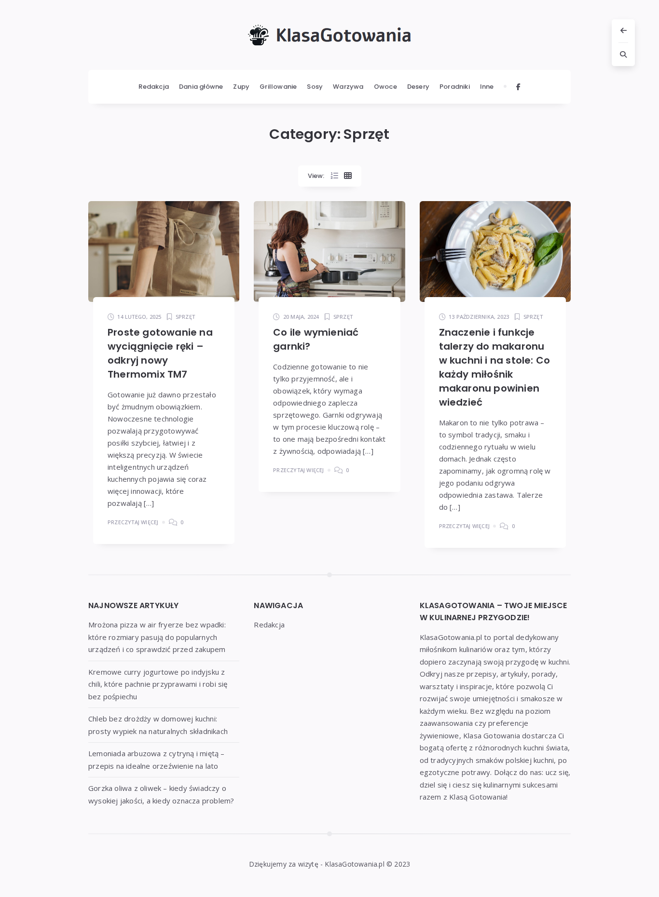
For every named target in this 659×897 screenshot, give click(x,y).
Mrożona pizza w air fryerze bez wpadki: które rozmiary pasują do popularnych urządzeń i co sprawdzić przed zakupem (157, 637)
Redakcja (153, 86)
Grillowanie (278, 86)
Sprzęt (185, 316)
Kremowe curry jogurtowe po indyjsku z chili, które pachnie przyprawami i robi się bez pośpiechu (158, 684)
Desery (418, 86)
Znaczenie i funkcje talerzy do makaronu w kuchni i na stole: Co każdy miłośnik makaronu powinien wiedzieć (494, 367)
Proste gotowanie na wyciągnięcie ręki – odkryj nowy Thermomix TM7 (160, 353)
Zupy (241, 86)
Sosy (315, 86)
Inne (487, 86)
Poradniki (454, 86)
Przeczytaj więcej (133, 522)
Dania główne (201, 86)
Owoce (385, 86)
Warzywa (348, 86)
